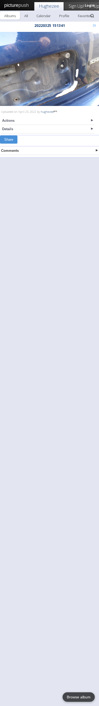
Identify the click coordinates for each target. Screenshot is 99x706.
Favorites (85, 15)
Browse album (79, 697)
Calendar (43, 15)
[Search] (92, 16)
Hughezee (49, 6)
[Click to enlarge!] (49, 69)
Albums (10, 15)
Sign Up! (76, 6)
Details (7, 129)
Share (8, 140)
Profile (64, 15)
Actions (8, 121)
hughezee (47, 112)
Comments (10, 151)
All (26, 15)
